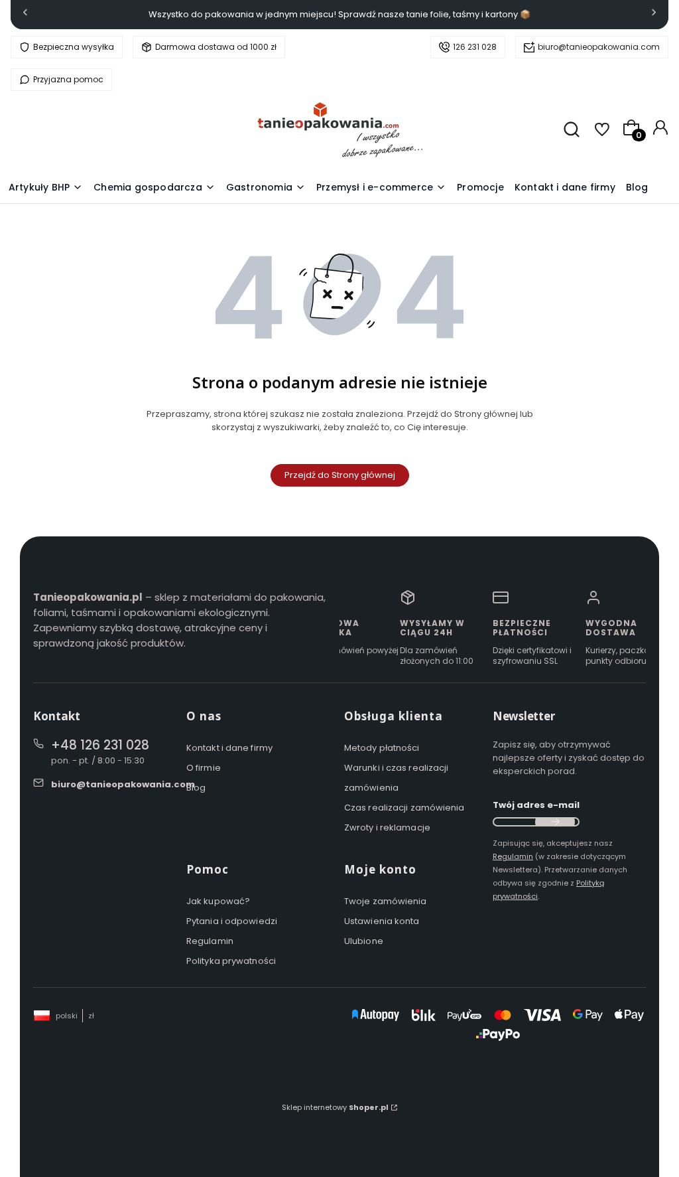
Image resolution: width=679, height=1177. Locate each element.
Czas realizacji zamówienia (404, 807)
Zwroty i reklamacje (387, 827)
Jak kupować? (218, 901)
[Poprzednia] (25, 15)
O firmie (203, 767)
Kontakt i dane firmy (229, 748)
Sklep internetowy (335, 1107)
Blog (196, 787)
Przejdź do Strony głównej (339, 475)
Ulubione (363, 941)
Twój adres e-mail (536, 805)
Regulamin (209, 941)
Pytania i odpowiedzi (231, 921)
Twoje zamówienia (385, 901)
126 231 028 (475, 46)
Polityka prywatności (231, 961)
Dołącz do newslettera (555, 822)
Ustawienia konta (382, 921)
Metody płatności (382, 748)
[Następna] (654, 15)
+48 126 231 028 (100, 745)
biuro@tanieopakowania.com (599, 46)
